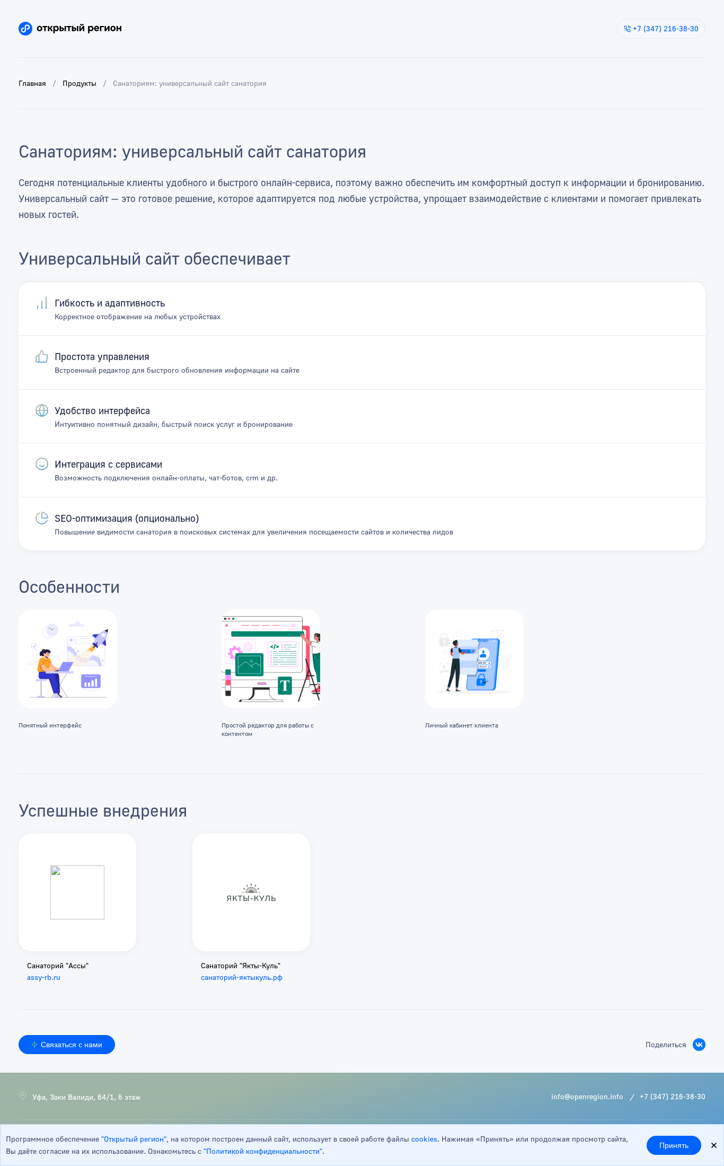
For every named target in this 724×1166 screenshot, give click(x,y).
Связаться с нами (71, 1044)
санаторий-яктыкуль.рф (241, 976)
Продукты (79, 82)
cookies (424, 1138)
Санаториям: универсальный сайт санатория (190, 82)
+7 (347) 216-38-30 (666, 28)
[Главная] (70, 29)
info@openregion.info (587, 1096)
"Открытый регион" (133, 1138)
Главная (32, 82)
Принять (673, 1145)
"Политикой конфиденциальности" (263, 1150)
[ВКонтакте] (699, 1044)
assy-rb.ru (43, 976)
